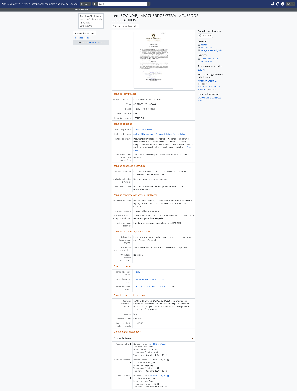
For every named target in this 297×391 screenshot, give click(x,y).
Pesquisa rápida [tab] (82, 38)
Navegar (84, 4)
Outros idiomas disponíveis (126, 26)
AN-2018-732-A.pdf (158, 344)
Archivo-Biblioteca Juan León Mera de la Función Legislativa (159, 134)
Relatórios (205, 44)
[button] (272, 4)
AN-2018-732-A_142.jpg (159, 375)
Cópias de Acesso (123, 338)
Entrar (290, 4)
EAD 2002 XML (207, 61)
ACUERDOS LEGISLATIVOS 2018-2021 (151, 286)
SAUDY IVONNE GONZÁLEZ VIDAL (150, 279)
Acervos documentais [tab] (84, 33)
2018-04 (139, 272)
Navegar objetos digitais (211, 50)
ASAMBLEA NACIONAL (142, 129)
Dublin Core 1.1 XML (209, 58)
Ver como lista (207, 47)
